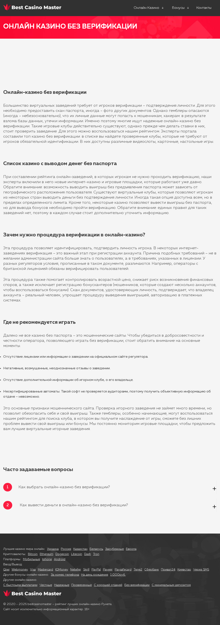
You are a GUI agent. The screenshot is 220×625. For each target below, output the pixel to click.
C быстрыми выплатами (20, 585)
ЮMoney (61, 569)
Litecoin (76, 554)
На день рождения (94, 574)
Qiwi (6, 569)
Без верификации (137, 585)
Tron (96, 554)
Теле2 (138, 569)
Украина (53, 548)
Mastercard (45, 569)
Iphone (47, 559)
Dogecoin (62, 554)
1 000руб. (118, 574)
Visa (33, 569)
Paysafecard (123, 569)
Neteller (75, 569)
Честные (46, 585)
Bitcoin (33, 554)
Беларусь (96, 548)
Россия (66, 548)
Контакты (203, 8)
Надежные (61, 585)
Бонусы (178, 8)
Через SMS (201, 569)
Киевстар (184, 569)
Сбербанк (151, 569)
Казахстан (80, 548)
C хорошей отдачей (108, 585)
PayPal (96, 569)
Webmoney (20, 569)
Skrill (86, 569)
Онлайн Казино (146, 8)
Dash (87, 554)
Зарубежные (114, 548)
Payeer (108, 569)
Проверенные (81, 585)
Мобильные (31, 559)
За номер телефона (65, 574)
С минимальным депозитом (171, 585)
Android (59, 559)
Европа (131, 548)
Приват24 (168, 569)
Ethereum (46, 554)
